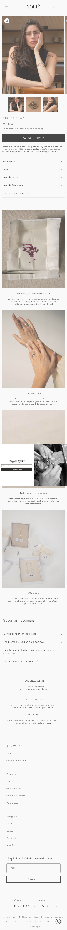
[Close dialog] (65, 445)
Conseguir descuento (17, 469)
